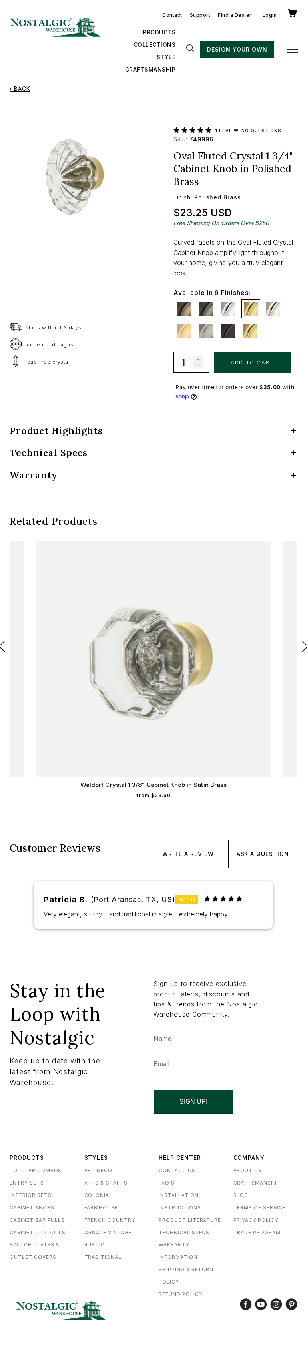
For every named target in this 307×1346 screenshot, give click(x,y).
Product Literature (190, 1220)
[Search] (190, 49)
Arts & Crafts (106, 1183)
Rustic (94, 1245)
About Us (247, 1170)
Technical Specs (184, 1232)
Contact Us (177, 1170)
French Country (109, 1220)
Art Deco (98, 1170)
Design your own (237, 49)
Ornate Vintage (108, 1232)
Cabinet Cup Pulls (38, 1232)
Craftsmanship (150, 69)
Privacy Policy (255, 1220)
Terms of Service (259, 1208)
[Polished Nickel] (273, 309)
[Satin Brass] (184, 331)
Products (159, 32)
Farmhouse (101, 1208)
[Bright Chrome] (228, 309)
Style (166, 57)
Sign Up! (193, 1101)
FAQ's (167, 1183)
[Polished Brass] (250, 308)
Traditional (103, 1257)
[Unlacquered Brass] (250, 331)
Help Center (180, 1157)
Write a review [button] (187, 853)
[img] (223, 899)
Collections (155, 44)
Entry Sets (27, 1183)
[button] (194, 128)
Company (249, 1157)
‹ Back (20, 88)
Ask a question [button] (263, 853)
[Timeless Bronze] (228, 331)
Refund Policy (180, 1294)
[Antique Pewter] (206, 309)
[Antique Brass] (184, 309)
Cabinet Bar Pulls (37, 1220)
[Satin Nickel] (206, 331)
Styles (96, 1157)
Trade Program (257, 1232)
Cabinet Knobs (32, 1208)
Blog (241, 1195)
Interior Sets (30, 1195)
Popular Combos (36, 1170)
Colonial (98, 1195)
